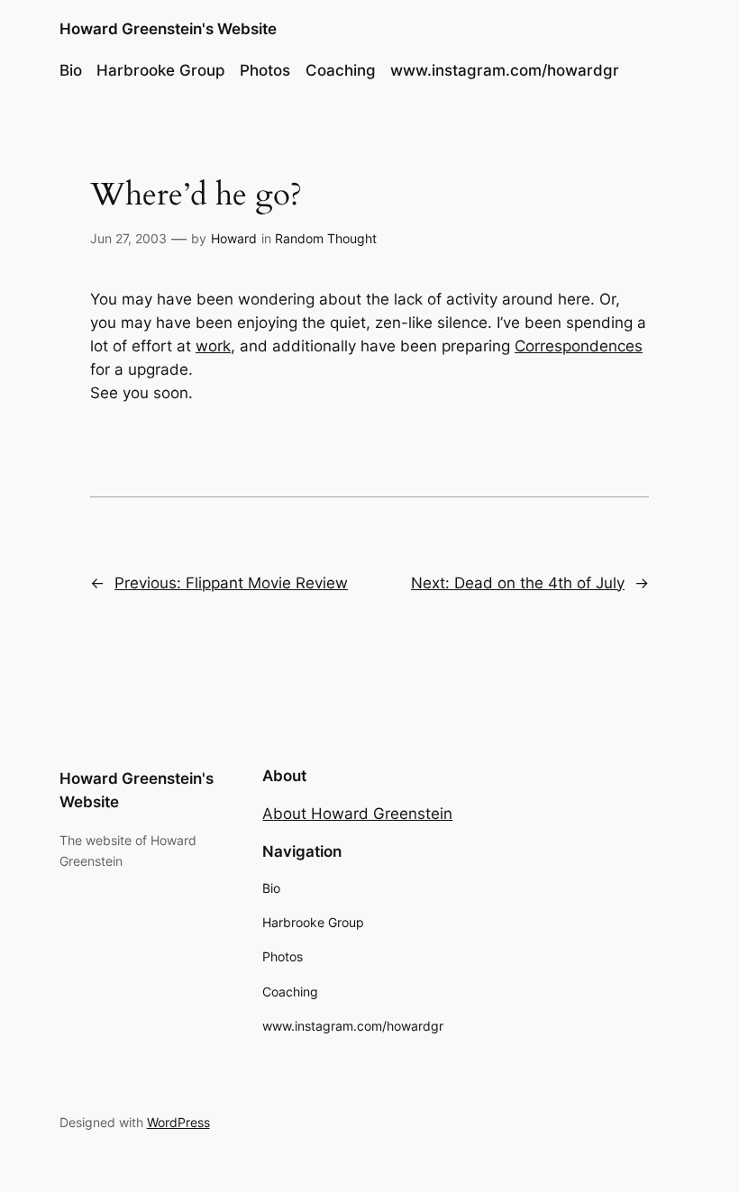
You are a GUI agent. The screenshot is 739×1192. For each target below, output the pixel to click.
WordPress (178, 1122)
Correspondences (579, 346)
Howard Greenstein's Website (168, 29)
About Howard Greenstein (357, 814)
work (213, 346)
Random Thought (326, 238)
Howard (234, 238)
